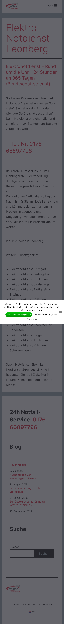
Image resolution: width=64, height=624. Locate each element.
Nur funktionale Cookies (47, 314)
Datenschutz (33, 319)
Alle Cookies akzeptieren (19, 314)
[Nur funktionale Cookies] (60, 312)
